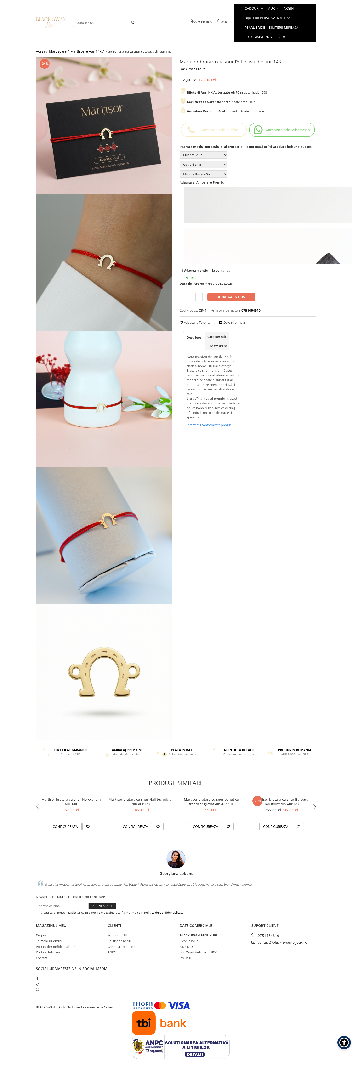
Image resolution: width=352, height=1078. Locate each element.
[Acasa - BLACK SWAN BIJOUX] (51, 22)
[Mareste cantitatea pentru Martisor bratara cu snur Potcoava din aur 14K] (199, 297)
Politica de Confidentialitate (163, 912)
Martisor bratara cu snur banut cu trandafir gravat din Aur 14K (211, 801)
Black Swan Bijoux (192, 69)
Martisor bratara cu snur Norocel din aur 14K (71, 801)
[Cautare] (133, 23)
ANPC (112, 952)
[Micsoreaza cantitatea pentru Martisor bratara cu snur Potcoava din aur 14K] (183, 297)
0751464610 (268, 935)
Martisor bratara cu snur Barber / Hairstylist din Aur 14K (281, 801)
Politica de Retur (119, 941)
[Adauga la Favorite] (87, 826)
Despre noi (43, 935)
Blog (282, 37)
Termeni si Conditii (49, 941)
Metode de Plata (119, 935)
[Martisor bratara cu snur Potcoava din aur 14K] (104, 125)
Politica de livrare (48, 952)
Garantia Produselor (122, 946)
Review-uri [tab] (217, 346)
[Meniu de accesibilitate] (344, 1042)
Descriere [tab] (194, 337)
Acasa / (42, 51)
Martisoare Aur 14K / (87, 51)
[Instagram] (37, 989)
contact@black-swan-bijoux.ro (282, 942)
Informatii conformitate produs (209, 425)
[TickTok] (37, 984)
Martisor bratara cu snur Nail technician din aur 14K (141, 801)
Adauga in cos (231, 297)
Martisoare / (59, 51)
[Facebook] (37, 978)
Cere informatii (233, 322)
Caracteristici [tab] (217, 337)
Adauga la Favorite (197, 322)
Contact (41, 958)
